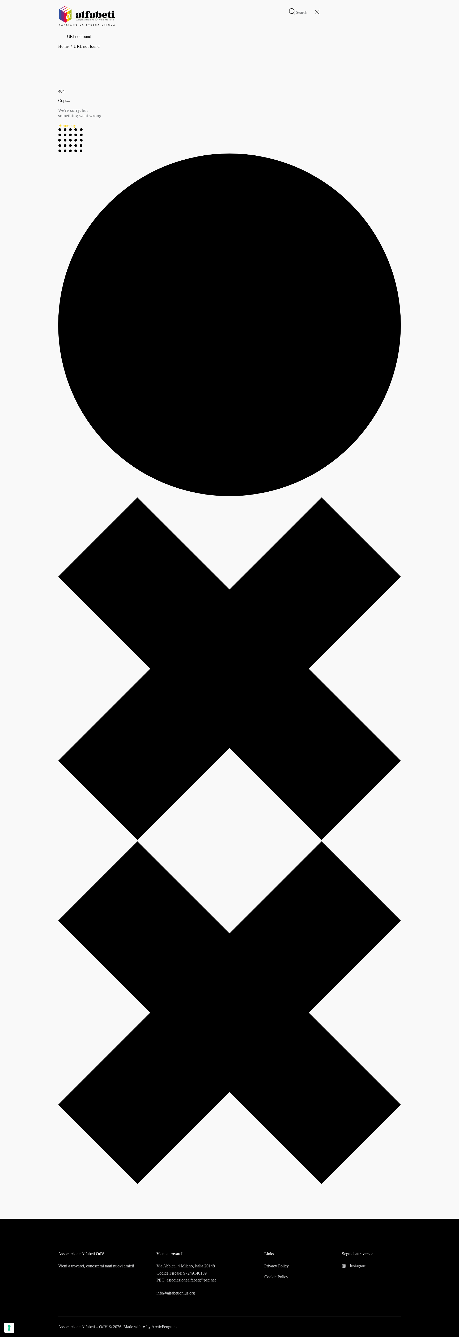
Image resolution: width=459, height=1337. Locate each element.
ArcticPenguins (164, 1327)
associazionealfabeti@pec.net (191, 1280)
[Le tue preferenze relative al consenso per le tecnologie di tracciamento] (9, 1328)
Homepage (68, 125)
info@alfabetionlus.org (175, 1293)
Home (63, 46)
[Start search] (292, 12)
